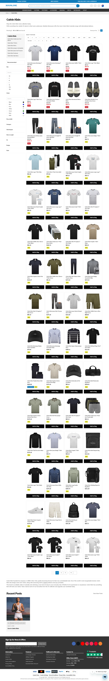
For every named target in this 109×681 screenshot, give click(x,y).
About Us (7, 657)
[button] (102, 5)
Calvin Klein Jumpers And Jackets (15, 48)
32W (69, 37)
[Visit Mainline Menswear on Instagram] (87, 643)
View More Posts (98, 593)
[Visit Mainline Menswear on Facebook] (74, 643)
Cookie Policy (8, 659)
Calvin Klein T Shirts (12, 43)
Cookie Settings (44, 675)
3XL (53, 37)
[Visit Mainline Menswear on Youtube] (82, 643)
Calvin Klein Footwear (13, 53)
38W (89, 37)
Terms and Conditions (10, 661)
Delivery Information (51, 654)
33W (74, 37)
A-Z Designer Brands (31, 654)
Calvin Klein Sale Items (13, 55)
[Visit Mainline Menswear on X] (78, 643)
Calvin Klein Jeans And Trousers (15, 50)
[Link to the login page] (91, 5)
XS (28, 37)
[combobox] (54, 5)
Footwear (44, 10)
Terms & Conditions (53, 675)
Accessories (53, 10)
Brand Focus (14, 623)
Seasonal (62, 10)
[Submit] (77, 5)
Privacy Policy (8, 663)
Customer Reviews (50, 661)
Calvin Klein (22, 623)
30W (63, 37)
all (9, 623)
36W (84, 37)
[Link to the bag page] (95, 5)
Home (7, 13)
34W (79, 37)
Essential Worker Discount (32, 663)
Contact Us (8, 654)
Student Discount (30, 659)
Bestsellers (77, 10)
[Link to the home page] (11, 6)
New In (69, 10)
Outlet (85, 10)
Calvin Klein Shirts (12, 45)
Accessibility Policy (9, 665)
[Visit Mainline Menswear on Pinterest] (96, 643)
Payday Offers (21, 1)
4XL (58, 37)
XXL (49, 37)
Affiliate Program (30, 657)
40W (95, 37)
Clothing (36, 10)
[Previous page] (53, 572)
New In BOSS (54, 1)
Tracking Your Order (50, 657)
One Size (30, 40)
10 (46, 40)
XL (44, 37)
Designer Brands (26, 10)
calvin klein (14, 13)
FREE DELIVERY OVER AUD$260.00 (87, 1)
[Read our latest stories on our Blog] (100, 643)
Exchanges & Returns (51, 659)
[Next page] (75, 572)
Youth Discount (29, 661)
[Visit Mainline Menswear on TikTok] (91, 643)
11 (50, 40)
